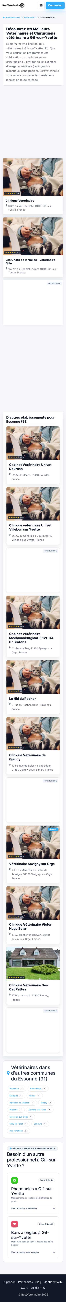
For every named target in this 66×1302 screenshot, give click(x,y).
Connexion (55, 5)
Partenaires (25, 1282)
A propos (9, 1282)
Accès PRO (38, 1287)
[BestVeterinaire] (15, 5)
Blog (38, 1282)
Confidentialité (53, 1282)
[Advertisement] (33, 121)
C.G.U (24, 1287)
